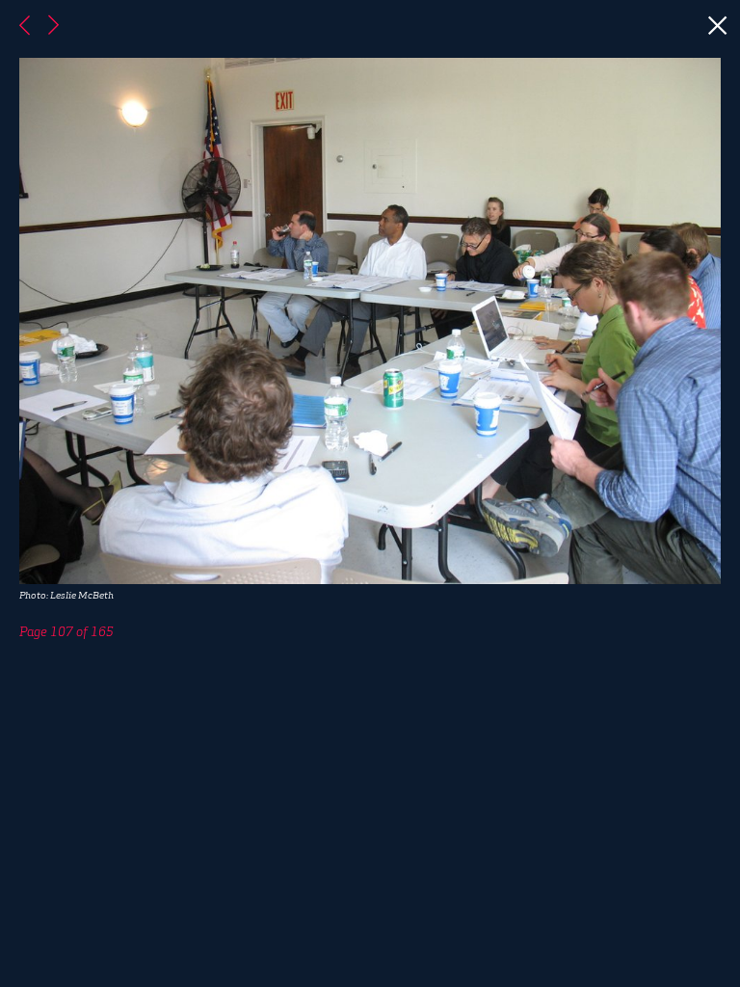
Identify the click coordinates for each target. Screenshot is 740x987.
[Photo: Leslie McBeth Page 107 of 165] (370, 493)
